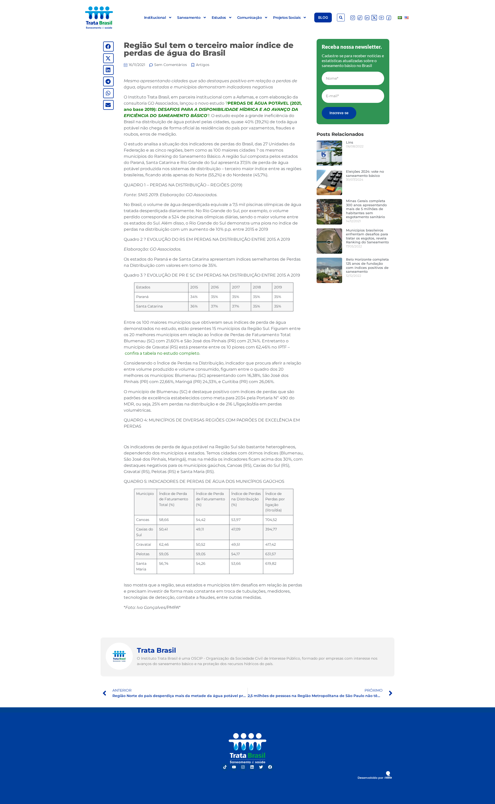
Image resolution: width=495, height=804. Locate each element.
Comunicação (249, 17)
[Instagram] (243, 767)
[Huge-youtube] (381, 17)
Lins (349, 142)
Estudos (219, 17)
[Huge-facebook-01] (388, 17)
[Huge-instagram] (352, 17)
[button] (341, 17)
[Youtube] (234, 767)
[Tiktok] (225, 767)
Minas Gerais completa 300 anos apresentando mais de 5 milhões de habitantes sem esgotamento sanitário (366, 209)
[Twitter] (261, 767)
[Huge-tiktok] (359, 17)
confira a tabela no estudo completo (162, 353)
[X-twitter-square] (374, 17)
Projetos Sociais (286, 17)
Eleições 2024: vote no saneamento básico (365, 173)
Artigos (202, 64)
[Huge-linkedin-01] (367, 17)
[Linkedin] (252, 767)
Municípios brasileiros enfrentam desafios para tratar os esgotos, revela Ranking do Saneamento (367, 236)
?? (213, 109)
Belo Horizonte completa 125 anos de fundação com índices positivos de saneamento (367, 265)
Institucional (155, 17)
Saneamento (188, 17)
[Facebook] (270, 767)
